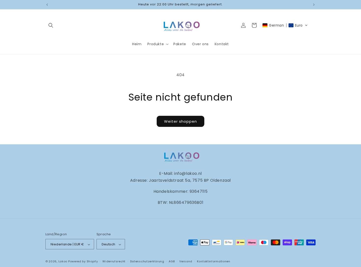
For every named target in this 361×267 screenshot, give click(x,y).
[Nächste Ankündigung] (313, 4)
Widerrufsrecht (113, 261)
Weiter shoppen (180, 121)
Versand (185, 261)
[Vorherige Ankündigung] (47, 4)
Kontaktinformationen (213, 261)
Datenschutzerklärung (147, 261)
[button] (50, 25)
